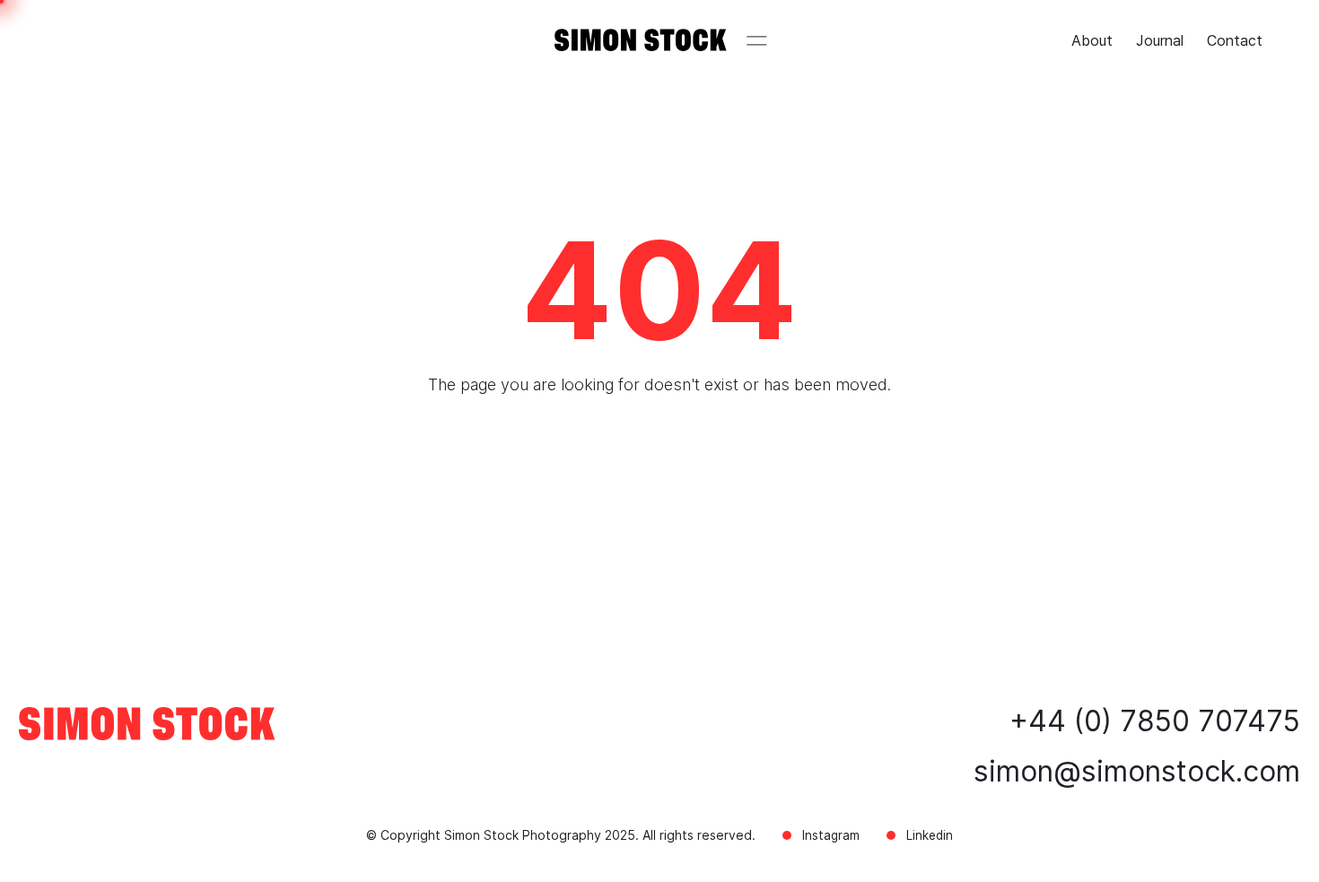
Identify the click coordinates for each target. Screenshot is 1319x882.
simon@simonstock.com (1137, 771)
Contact (1234, 40)
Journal (1160, 40)
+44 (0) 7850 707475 (1154, 721)
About (1092, 40)
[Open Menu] (757, 40)
